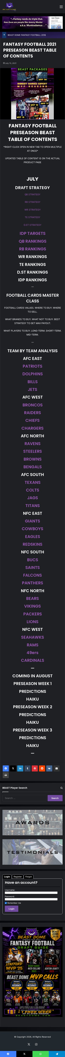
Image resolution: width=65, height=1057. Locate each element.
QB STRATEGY (32, 194)
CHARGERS (32, 428)
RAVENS (32, 443)
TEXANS (33, 482)
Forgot (28, 876)
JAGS (32, 498)
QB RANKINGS (32, 241)
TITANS (32, 505)
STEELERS (32, 451)
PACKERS (32, 614)
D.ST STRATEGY (32, 225)
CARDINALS (32, 660)
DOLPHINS (32, 374)
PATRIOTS (32, 366)
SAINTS (32, 567)
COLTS (32, 490)
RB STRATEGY (32, 202)
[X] (13, 768)
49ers (32, 652)
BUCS (32, 560)
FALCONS (32, 575)
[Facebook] (6, 768)
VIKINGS (32, 606)
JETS (32, 389)
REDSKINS (32, 544)
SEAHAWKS (32, 637)
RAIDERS (32, 412)
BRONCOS (33, 405)
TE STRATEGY (32, 217)
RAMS (32, 645)
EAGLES (32, 536)
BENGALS (32, 467)
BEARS (32, 598)
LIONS (32, 621)
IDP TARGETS (33, 233)
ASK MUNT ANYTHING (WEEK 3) (23, 35)
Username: (10, 890)
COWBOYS (32, 529)
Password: (10, 896)
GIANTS (32, 521)
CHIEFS (32, 420)
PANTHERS (32, 583)
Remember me (14, 903)
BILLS (33, 382)
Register (18, 876)
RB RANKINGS (32, 249)
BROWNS (33, 459)
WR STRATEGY (32, 209)
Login (7, 876)
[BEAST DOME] (9, 6)
